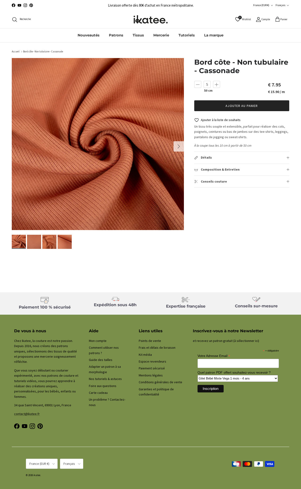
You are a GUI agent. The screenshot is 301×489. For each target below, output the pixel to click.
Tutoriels (186, 35)
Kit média (145, 354)
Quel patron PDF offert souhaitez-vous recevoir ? (234, 372)
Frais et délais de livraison (157, 347)
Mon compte (98, 341)
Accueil (16, 51)
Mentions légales (151, 375)
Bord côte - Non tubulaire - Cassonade (43, 51)
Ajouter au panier (242, 106)
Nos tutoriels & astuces (105, 379)
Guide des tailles (100, 360)
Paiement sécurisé (152, 368)
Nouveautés (88, 35)
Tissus (138, 35)
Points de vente (150, 341)
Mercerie (161, 35)
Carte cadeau (98, 393)
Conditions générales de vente (160, 382)
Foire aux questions (102, 386)
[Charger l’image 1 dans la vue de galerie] (98, 144)
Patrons (116, 35)
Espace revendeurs (152, 361)
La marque (213, 35)
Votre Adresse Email (214, 356)
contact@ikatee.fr (27, 414)
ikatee (36, 475)
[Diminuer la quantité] (197, 84)
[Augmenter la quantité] (216, 84)
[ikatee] (151, 19)
